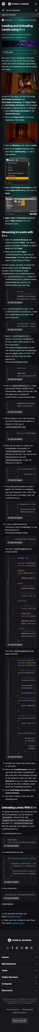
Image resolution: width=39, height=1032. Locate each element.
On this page (8, 52)
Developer (9, 20)
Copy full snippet (16, 302)
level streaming (8, 904)
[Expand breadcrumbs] (15, 20)
